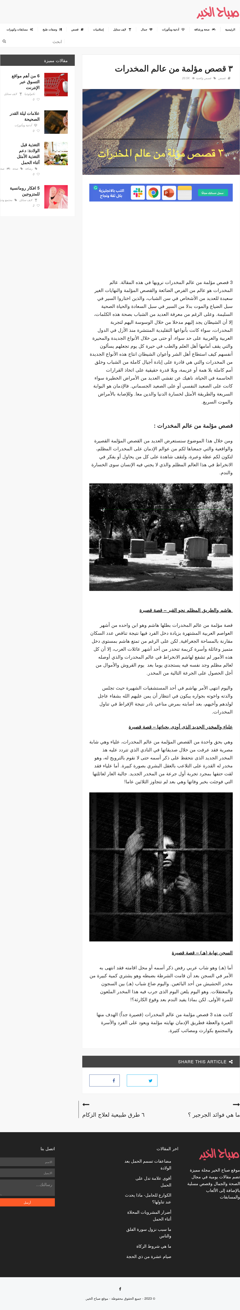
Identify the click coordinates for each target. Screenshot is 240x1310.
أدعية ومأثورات (23, 125)
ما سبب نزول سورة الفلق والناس (148, 1232)
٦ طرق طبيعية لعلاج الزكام (113, 1114)
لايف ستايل (10, 94)
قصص (221, 78)
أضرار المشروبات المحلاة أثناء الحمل (149, 1215)
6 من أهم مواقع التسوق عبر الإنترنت (26, 81)
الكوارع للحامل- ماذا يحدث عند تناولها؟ (148, 1198)
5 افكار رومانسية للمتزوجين (25, 191)
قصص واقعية (203, 78)
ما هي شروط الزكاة (153, 1246)
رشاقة (29, 168)
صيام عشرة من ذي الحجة (148, 1256)
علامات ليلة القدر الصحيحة (25, 116)
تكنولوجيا (29, 93)
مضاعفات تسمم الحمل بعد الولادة (147, 1164)
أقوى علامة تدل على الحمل (153, 1181)
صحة (15, 168)
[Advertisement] (193, 241)
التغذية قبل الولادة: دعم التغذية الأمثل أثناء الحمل (28, 153)
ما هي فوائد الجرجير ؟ (214, 1114)
